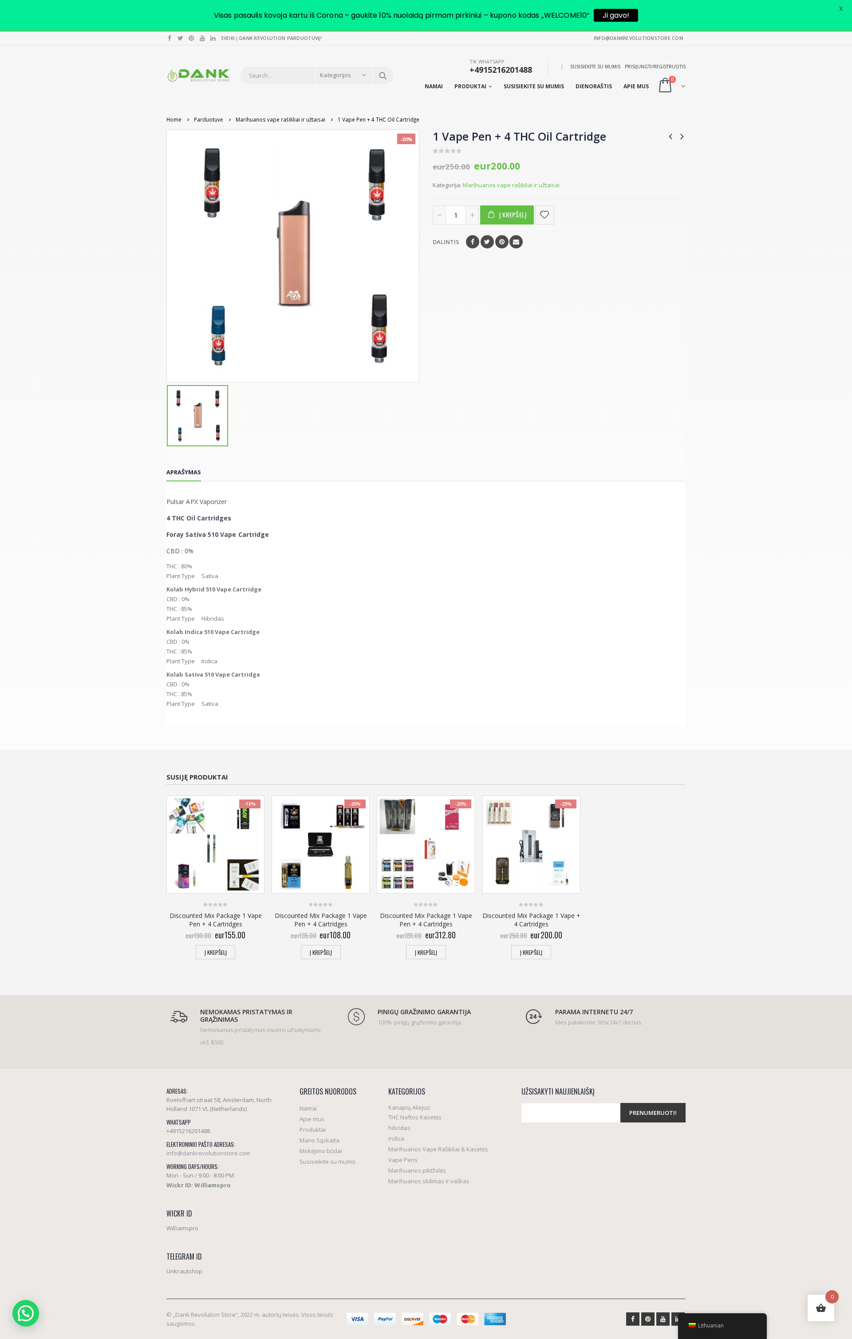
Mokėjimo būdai (321, 1151)
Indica (396, 1138)
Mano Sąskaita (319, 1140)
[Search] (383, 75)
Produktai (470, 86)
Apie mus (636, 86)
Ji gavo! (616, 15)
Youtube (663, 1319)
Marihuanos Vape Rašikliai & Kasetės (438, 1149)
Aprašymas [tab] (183, 472)
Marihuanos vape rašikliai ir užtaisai (511, 185)
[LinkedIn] (213, 38)
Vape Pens (403, 1160)
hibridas (399, 1128)
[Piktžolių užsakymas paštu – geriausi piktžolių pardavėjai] (198, 75)
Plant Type (180, 576)
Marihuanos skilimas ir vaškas (428, 1181)
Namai (434, 86)
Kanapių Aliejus (409, 1107)
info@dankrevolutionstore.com (208, 1153)
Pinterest (502, 241)
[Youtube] (202, 38)
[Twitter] (180, 38)
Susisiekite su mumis (595, 66)
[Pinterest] (191, 38)
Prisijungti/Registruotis (655, 66)
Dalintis (446, 242)
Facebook (472, 241)
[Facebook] (169, 38)
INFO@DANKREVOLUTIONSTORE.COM (638, 38)
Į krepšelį (513, 214)
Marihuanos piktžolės (417, 1170)
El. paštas (516, 241)
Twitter (487, 241)
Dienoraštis (594, 86)
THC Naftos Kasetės (415, 1117)
